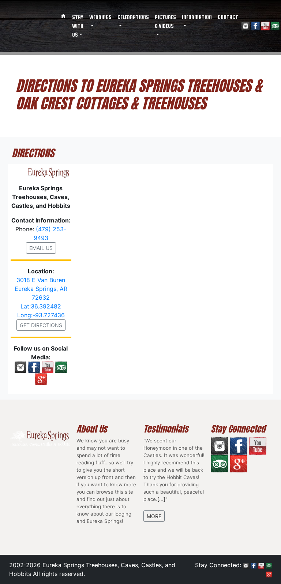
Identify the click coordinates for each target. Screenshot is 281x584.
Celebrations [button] (133, 17)
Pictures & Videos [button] (165, 21)
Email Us (41, 248)
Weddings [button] (100, 17)
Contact (228, 17)
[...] (161, 499)
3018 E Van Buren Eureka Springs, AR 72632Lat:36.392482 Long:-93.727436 (41, 297)
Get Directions (41, 325)
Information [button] (197, 17)
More (154, 516)
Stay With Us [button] (77, 26)
